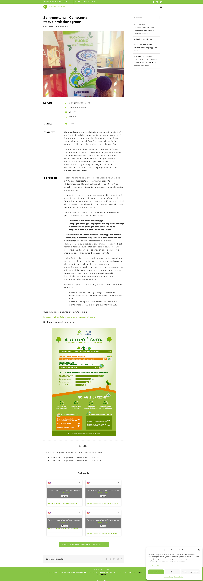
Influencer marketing (62, 26)
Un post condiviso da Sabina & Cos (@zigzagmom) (65, 528)
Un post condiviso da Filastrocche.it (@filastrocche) (65, 503)
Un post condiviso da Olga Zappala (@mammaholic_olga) (106, 503)
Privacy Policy (178, 577)
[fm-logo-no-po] (53, 5)
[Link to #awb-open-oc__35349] (161, 6)
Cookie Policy (168, 577)
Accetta (156, 572)
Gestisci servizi (154, 566)
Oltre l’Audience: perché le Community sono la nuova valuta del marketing (144, 30)
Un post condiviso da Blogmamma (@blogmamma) (104, 533)
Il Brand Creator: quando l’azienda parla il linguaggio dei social (145, 48)
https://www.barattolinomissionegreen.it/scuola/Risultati (70, 317)
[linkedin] (161, 2)
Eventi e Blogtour (48, 26)
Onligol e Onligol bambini (143, 39)
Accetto (64, 496)
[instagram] (157, 2)
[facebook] (153, 2)
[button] (199, 550)
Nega (172, 572)
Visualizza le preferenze (190, 572)
